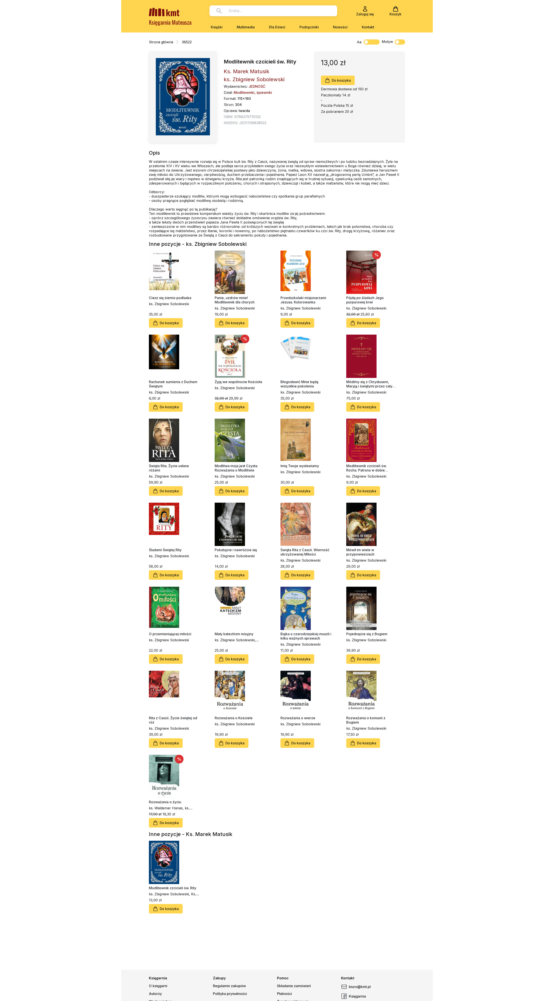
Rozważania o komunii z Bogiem (365, 720)
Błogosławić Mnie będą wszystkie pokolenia (299, 384)
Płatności (284, 993)
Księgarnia (357, 996)
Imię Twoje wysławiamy (299, 466)
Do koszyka (341, 80)
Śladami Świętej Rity (165, 550)
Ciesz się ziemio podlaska (170, 298)
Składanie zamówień (294, 986)
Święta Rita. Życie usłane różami (169, 468)
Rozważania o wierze (297, 718)
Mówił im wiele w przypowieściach (360, 552)
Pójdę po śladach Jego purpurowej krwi (365, 300)
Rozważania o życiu (165, 802)
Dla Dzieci (277, 27)
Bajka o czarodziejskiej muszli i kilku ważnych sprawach (305, 636)
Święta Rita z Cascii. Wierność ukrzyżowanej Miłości (304, 552)
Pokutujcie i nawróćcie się (236, 550)
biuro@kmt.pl (360, 987)
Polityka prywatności (230, 993)
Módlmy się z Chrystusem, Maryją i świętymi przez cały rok (369, 384)
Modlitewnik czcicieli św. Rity (172, 888)
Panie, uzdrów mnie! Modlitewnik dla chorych (234, 300)
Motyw (387, 41)
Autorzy (155, 993)
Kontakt (368, 27)
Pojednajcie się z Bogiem (366, 634)
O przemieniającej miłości (170, 634)
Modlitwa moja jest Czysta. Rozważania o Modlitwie (236, 468)
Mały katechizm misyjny (234, 634)
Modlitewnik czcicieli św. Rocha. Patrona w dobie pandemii (366, 468)
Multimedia (246, 27)
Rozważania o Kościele (234, 718)
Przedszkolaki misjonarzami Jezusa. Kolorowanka (303, 300)
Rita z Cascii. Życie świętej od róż (173, 720)
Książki (216, 27)
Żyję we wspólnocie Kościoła (238, 382)
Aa (359, 42)
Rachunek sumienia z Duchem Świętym (173, 384)
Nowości (340, 27)
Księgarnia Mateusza (170, 22)
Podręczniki (309, 27)
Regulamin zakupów (229, 986)
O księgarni (158, 986)
